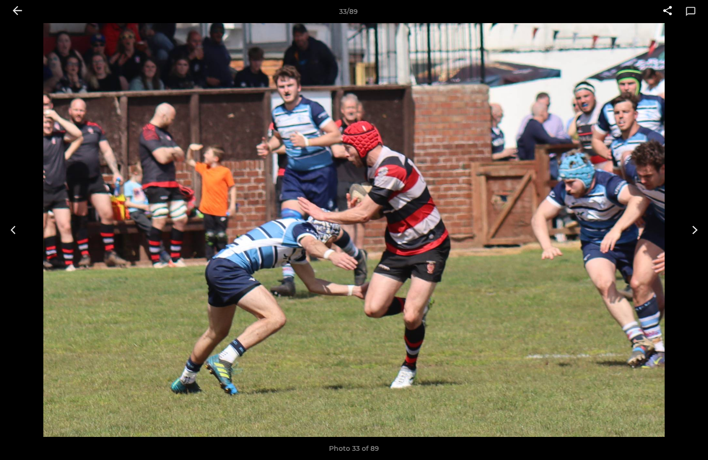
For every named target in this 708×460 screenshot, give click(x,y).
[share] (667, 11)
